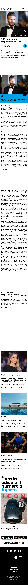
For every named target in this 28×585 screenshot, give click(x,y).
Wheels (5, 416)
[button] (24, 32)
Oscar (6, 193)
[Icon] (6, 9)
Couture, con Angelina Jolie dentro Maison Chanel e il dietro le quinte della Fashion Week (13, 380)
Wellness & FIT (7, 455)
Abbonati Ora (14, 543)
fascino (9, 124)
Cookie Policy (14, 567)
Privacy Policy (14, 565)
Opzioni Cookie (14, 569)
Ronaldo (3, 294)
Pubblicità (14, 571)
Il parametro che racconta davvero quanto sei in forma (13, 460)
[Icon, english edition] (23, 9)
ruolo (2, 224)
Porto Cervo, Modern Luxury (11, 421)
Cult (4, 374)
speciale (4, 307)
